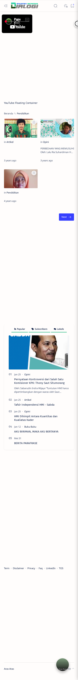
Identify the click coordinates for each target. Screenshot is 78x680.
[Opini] (46, 142)
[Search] (55, 6)
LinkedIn (51, 568)
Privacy (31, 568)
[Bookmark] (72, 6)
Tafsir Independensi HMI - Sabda (34, 404)
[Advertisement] (39, 55)
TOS (61, 568)
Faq (41, 568)
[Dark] (65, 6)
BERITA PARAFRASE (25, 443)
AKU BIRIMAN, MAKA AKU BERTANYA (36, 431)
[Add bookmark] (33, 122)
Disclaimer (18, 568)
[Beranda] (8, 113)
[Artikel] (10, 142)
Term (6, 568)
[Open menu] (6, 6)
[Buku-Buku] (30, 426)
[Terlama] (66, 217)
